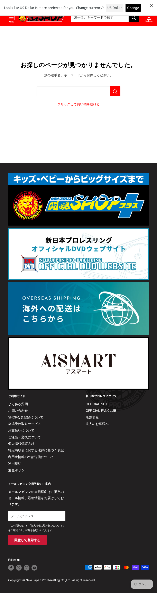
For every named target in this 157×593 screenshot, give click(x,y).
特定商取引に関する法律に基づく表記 (36, 450)
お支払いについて (21, 430)
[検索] (134, 17)
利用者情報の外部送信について (31, 457)
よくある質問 (18, 404)
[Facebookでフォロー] (11, 568)
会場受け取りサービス (24, 424)
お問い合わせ (18, 410)
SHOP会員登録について (25, 417)
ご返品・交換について (24, 437)
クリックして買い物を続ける (78, 104)
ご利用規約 (17, 525)
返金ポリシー (18, 470)
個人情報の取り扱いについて (47, 525)
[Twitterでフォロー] (19, 568)
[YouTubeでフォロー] (34, 568)
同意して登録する (27, 540)
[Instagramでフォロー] (26, 568)
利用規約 (14, 463)
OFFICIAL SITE (97, 404)
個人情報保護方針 (21, 444)
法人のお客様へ (97, 424)
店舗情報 (92, 417)
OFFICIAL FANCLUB (101, 410)
